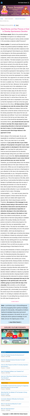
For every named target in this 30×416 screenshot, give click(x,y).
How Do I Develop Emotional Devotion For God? (13, 360)
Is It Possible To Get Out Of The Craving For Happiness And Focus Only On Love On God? (14, 386)
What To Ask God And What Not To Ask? (11, 404)
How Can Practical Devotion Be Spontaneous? (12, 355)
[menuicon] (28, 2)
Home (1, 18)
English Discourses (20, 18)
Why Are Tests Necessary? (7, 408)
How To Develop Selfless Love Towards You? (12, 371)
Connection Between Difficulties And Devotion (12, 399)
